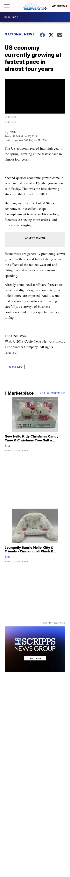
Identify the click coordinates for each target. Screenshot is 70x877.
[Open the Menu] (6, 6)
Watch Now (59, 6)
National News (20, 34)
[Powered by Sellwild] (59, 623)
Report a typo (14, 366)
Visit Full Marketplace (52, 393)
